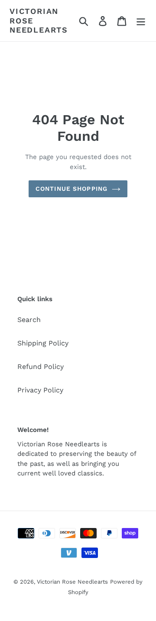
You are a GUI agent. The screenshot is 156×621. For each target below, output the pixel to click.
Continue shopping (71, 188)
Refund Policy (40, 366)
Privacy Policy (40, 390)
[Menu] (140, 20)
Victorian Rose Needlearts (39, 20)
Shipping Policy (42, 343)
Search (29, 319)
